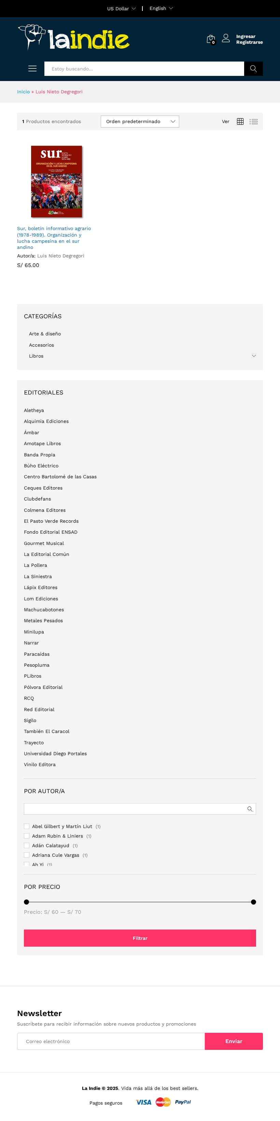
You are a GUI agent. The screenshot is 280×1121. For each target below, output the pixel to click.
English (158, 8)
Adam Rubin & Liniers (57, 836)
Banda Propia (39, 454)
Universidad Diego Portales (55, 753)
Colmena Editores (45, 510)
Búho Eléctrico (41, 465)
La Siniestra (38, 576)
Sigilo (30, 720)
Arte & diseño (45, 333)
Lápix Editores (40, 587)
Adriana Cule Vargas (55, 855)
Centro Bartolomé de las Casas (60, 476)
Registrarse (249, 42)
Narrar (31, 642)
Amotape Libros (42, 443)
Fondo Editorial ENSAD (51, 532)
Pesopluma (37, 665)
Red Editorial (39, 709)
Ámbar (31, 432)
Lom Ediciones (41, 598)
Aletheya (34, 410)
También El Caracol (46, 731)
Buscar (253, 69)
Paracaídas (37, 654)
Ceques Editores (43, 488)
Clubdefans (37, 499)
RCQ (29, 698)
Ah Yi (38, 864)
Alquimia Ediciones (46, 421)
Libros (36, 356)
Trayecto (34, 742)
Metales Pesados (43, 620)
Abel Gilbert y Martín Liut (62, 826)
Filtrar (140, 938)
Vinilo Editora (40, 764)
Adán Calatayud (50, 845)
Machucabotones (44, 609)
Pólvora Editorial (43, 687)
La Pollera (35, 565)
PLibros (32, 676)
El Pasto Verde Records (51, 521)
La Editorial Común (46, 554)
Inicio (23, 91)
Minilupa (34, 632)
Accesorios (41, 345)
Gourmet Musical (44, 543)
